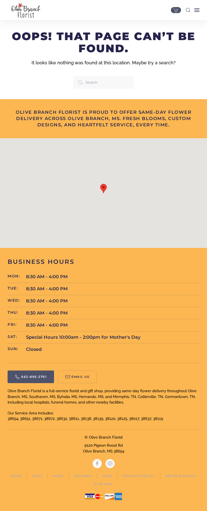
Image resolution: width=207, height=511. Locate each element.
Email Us (80, 377)
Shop (58, 476)
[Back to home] (25, 10)
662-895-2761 (34, 377)
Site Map (104, 484)
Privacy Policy (139, 476)
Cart (37, 476)
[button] (188, 10)
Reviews (83, 476)
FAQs (107, 476)
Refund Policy (181, 476)
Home (16, 476)
